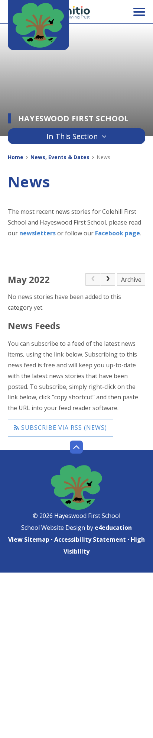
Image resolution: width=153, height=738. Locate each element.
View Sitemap (28, 539)
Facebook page (117, 233)
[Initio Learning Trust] (76, 12)
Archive (131, 279)
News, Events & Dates (59, 157)
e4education (113, 527)
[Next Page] (107, 279)
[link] (92, 279)
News (103, 157)
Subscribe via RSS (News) (63, 427)
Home (15, 157)
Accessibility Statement (90, 539)
